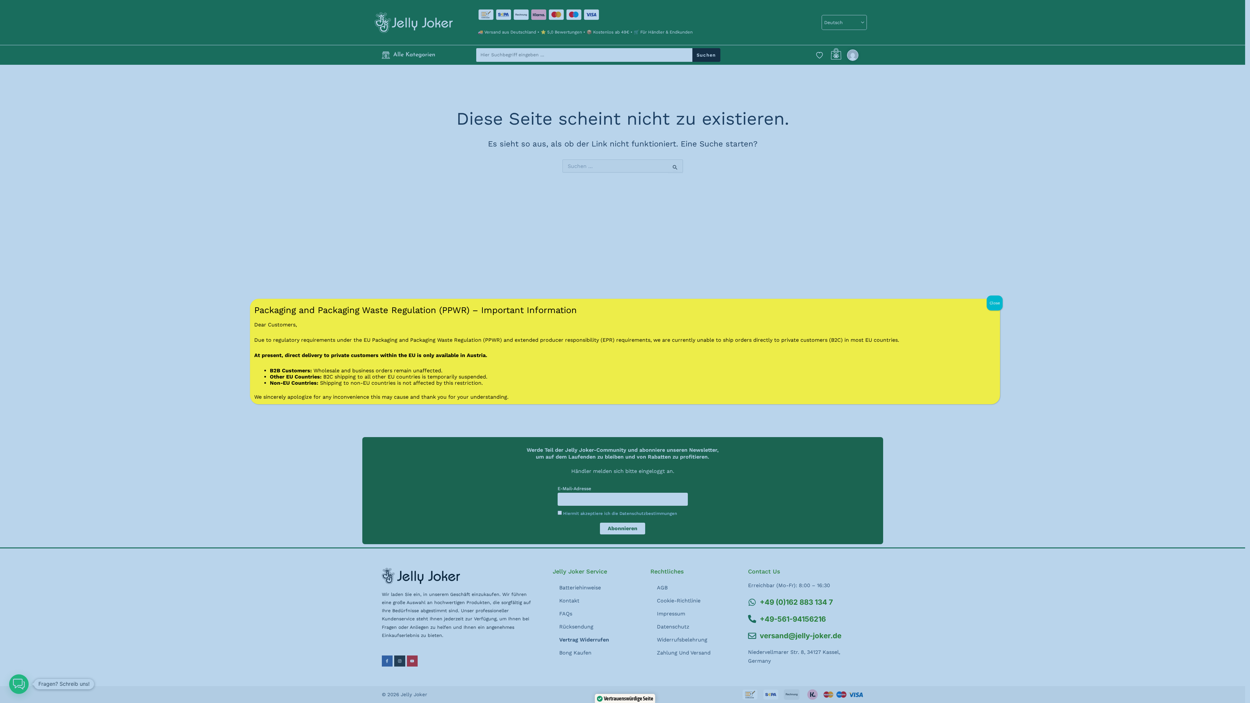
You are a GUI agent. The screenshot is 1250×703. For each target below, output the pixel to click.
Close (995, 303)
